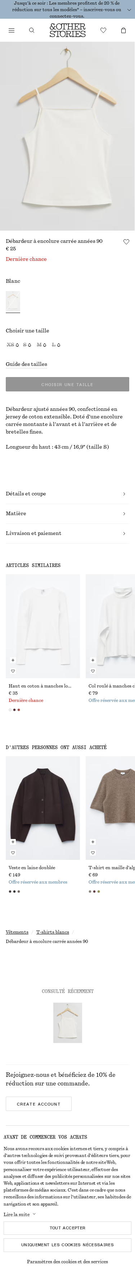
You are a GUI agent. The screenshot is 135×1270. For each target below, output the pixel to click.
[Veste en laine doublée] (43, 808)
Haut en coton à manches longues (43, 686)
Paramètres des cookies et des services (67, 1262)
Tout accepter (68, 1228)
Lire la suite (17, 1214)
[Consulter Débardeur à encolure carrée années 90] (67, 1023)
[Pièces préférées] (103, 30)
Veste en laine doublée (32, 868)
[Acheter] (11, 30)
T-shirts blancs (52, 932)
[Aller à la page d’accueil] (68, 30)
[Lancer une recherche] (32, 30)
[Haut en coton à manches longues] (43, 626)
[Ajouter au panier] (13, 660)
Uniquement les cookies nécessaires (67, 1245)
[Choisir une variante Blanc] (13, 302)
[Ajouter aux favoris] (126, 242)
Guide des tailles (26, 364)
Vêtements (17, 932)
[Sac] (123, 30)
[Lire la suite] (129, 10)
